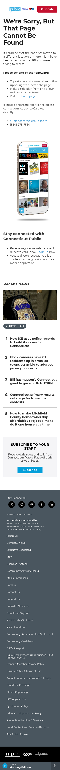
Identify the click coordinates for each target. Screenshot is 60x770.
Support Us (13, 599)
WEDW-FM (12, 526)
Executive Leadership (19, 550)
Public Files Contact (16, 529)
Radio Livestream (17, 627)
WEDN (18, 523)
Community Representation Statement (30, 634)
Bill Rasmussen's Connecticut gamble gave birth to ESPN (33, 381)
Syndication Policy (17, 706)
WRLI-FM (39, 526)
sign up (43, 252)
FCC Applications (16, 699)
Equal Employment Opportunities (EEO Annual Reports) (30, 656)
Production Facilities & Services (25, 720)
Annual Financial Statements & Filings (28, 678)
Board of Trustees (17, 564)
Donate (49, 9)
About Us (12, 536)
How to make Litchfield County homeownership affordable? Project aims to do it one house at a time (32, 419)
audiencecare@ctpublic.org (29, 121)
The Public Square (17, 734)
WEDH (10, 523)
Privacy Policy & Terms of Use (24, 671)
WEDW (26, 523)
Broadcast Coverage (18, 685)
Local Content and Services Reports (27, 727)
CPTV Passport (15, 648)
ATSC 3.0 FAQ (34, 529)
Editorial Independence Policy (24, 713)
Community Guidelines (20, 641)
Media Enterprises (17, 578)
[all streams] (55, 766)
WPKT (31, 526)
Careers (11, 585)
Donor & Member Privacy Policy (25, 664)
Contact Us (13, 592)
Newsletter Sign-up (18, 613)
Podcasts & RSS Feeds (20, 620)
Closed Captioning (17, 692)
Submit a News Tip (17, 606)
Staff (9, 557)
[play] (5, 765)
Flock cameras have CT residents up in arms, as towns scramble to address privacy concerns (31, 363)
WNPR (22, 526)
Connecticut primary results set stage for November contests (32, 398)
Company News (16, 543)
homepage (28, 96)
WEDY (35, 523)
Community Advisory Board (23, 571)
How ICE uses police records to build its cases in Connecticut (32, 342)
